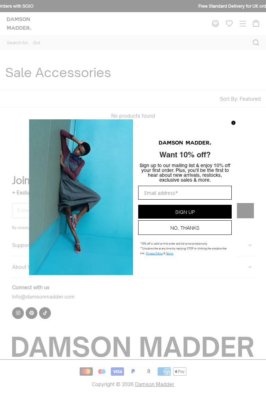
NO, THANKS (185, 227)
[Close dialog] (233, 123)
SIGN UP (185, 211)
